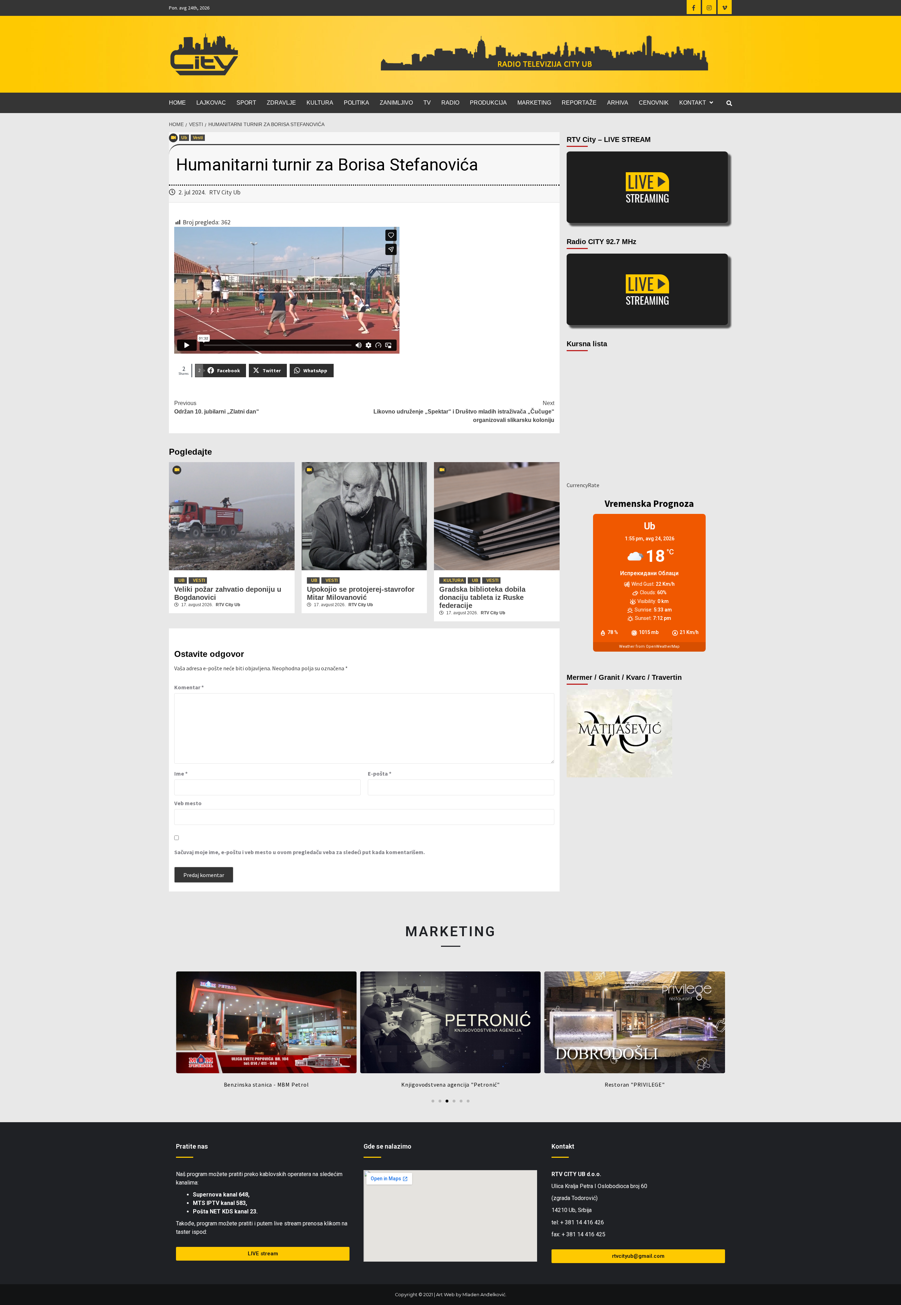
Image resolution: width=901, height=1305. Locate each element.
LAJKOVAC (211, 103)
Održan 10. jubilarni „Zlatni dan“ (216, 407)
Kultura (453, 580)
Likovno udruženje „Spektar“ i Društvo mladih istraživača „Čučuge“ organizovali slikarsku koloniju (463, 411)
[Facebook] (694, 7)
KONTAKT (692, 103)
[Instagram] (709, 7)
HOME (177, 103)
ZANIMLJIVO (396, 103)
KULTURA (320, 103)
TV (427, 103)
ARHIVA (617, 103)
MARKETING (534, 103)
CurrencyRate (583, 485)
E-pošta (379, 773)
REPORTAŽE (579, 103)
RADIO (450, 103)
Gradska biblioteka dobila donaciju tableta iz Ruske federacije (482, 597)
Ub (184, 137)
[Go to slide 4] (454, 1101)
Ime (181, 773)
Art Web (445, 1294)
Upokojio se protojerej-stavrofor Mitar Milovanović (361, 593)
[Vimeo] (725, 7)
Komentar (189, 687)
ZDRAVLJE (281, 103)
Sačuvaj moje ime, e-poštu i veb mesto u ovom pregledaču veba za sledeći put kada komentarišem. (299, 852)
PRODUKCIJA (488, 103)
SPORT (246, 103)
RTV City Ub (224, 192)
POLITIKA (356, 103)
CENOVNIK (654, 103)
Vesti (198, 137)
